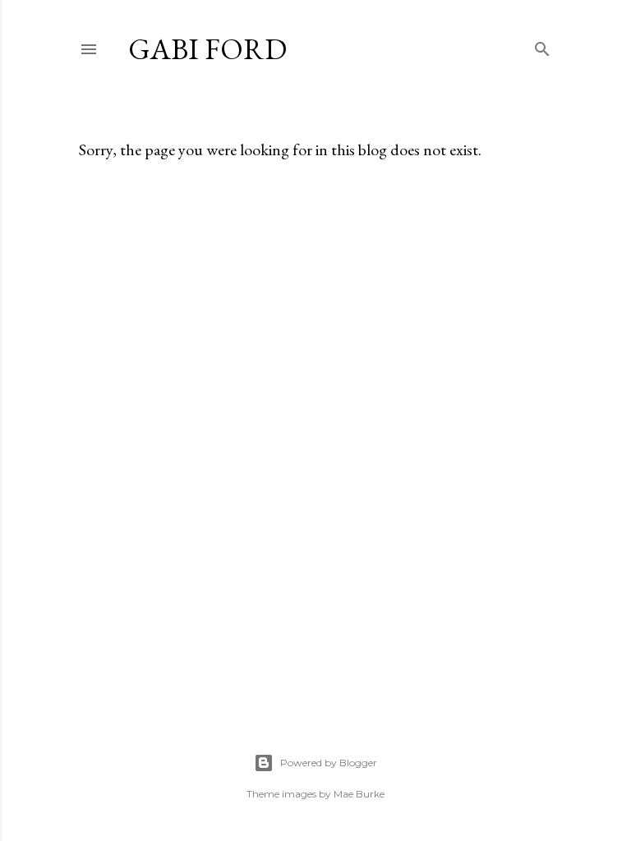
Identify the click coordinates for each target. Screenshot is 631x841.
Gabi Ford (207, 49)
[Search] (542, 46)
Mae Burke (359, 794)
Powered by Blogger (328, 762)
